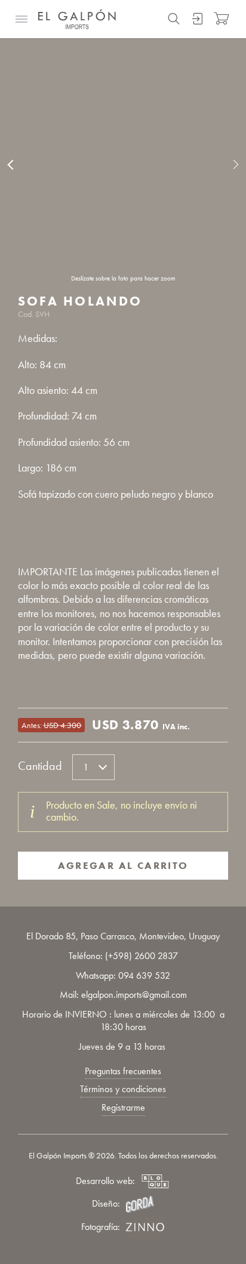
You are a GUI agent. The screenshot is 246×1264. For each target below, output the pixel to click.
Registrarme (123, 1107)
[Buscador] (173, 18)
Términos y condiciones (123, 1089)
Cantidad (40, 765)
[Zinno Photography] (145, 1227)
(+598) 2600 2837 (141, 956)
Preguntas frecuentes (123, 1071)
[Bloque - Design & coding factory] (155, 1181)
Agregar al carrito (123, 865)
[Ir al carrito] (221, 18)
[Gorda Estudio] (139, 1204)
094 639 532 (144, 976)
